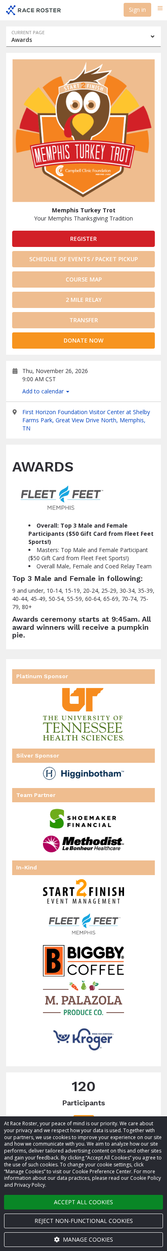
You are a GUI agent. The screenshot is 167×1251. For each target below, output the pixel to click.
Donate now (83, 340)
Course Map (84, 279)
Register (83, 238)
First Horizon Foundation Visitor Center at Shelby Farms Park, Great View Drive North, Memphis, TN (86, 420)
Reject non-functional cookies (83, 1221)
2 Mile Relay (84, 299)
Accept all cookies (83, 1202)
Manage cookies (87, 1239)
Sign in (137, 9)
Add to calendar (43, 391)
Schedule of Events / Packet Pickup (83, 259)
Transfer (83, 320)
